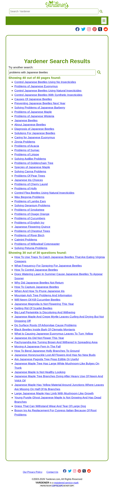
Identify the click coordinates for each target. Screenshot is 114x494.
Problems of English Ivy (29, 222)
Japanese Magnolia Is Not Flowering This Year (44, 303)
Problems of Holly (25, 188)
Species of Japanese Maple (32, 167)
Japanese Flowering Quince (32, 226)
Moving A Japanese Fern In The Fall (37, 346)
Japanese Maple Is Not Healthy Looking (39, 372)
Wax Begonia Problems (29, 197)
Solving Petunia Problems (30, 248)
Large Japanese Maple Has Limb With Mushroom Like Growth (54, 393)
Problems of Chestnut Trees (32, 231)
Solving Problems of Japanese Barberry (39, 107)
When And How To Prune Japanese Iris (39, 291)
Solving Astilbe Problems (30, 158)
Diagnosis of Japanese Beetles (34, 128)
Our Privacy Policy (32, 472)
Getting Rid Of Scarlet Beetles (33, 308)
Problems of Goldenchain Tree (33, 163)
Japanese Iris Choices (28, 180)
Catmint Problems (25, 239)
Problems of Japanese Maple (33, 111)
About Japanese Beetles (30, 124)
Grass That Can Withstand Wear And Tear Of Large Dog (50, 406)
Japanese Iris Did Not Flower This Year (39, 337)
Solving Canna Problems (30, 171)
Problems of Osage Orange (31, 214)
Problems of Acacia (26, 145)
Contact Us (52, 472)
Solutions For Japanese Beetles (34, 133)
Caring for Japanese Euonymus (34, 137)
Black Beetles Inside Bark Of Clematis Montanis (44, 329)
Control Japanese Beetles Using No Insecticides (45, 82)
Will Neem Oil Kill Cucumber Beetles (37, 299)
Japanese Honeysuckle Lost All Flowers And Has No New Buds (55, 354)
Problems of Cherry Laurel (31, 184)
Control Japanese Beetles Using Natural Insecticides (47, 90)
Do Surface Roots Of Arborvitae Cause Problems (45, 325)
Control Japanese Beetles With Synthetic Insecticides (48, 94)
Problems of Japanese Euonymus (36, 86)
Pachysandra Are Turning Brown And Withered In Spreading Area (56, 342)
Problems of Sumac (26, 150)
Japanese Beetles (26, 120)
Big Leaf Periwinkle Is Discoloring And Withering (44, 312)
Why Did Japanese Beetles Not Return (39, 282)
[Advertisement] (56, 45)
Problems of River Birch (29, 235)
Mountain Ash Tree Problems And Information (43, 295)
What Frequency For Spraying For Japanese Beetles (48, 265)
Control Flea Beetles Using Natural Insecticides (44, 192)
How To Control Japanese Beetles (36, 269)
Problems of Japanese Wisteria (34, 116)
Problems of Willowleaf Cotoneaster (37, 243)
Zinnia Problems (24, 141)
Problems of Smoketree (29, 209)
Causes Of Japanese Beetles (33, 99)
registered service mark (66, 482)
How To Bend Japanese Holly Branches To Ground (47, 350)
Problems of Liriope (26, 154)
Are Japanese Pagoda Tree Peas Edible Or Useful (46, 359)
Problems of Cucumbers (29, 218)
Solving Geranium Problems (32, 205)
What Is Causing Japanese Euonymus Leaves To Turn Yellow (53, 333)
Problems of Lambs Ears (30, 201)
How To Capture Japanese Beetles (36, 286)
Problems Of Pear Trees (29, 175)
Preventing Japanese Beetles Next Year (39, 103)
